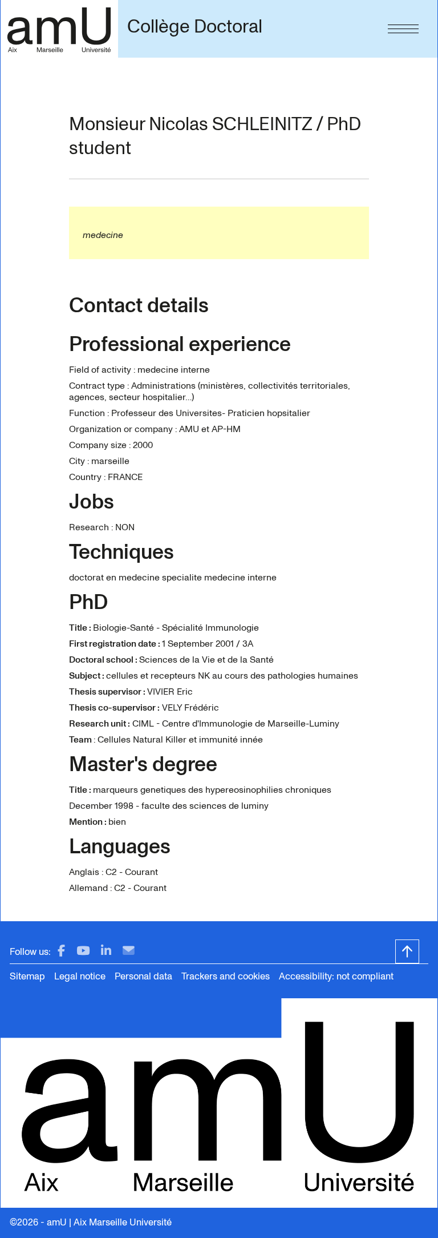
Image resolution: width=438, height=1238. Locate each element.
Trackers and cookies (225, 976)
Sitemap (27, 976)
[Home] (59, 29)
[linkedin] (106, 951)
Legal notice (80, 976)
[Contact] (129, 951)
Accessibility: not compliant (336, 976)
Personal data (143, 976)
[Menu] (403, 26)
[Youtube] (83, 951)
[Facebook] (61, 951)
